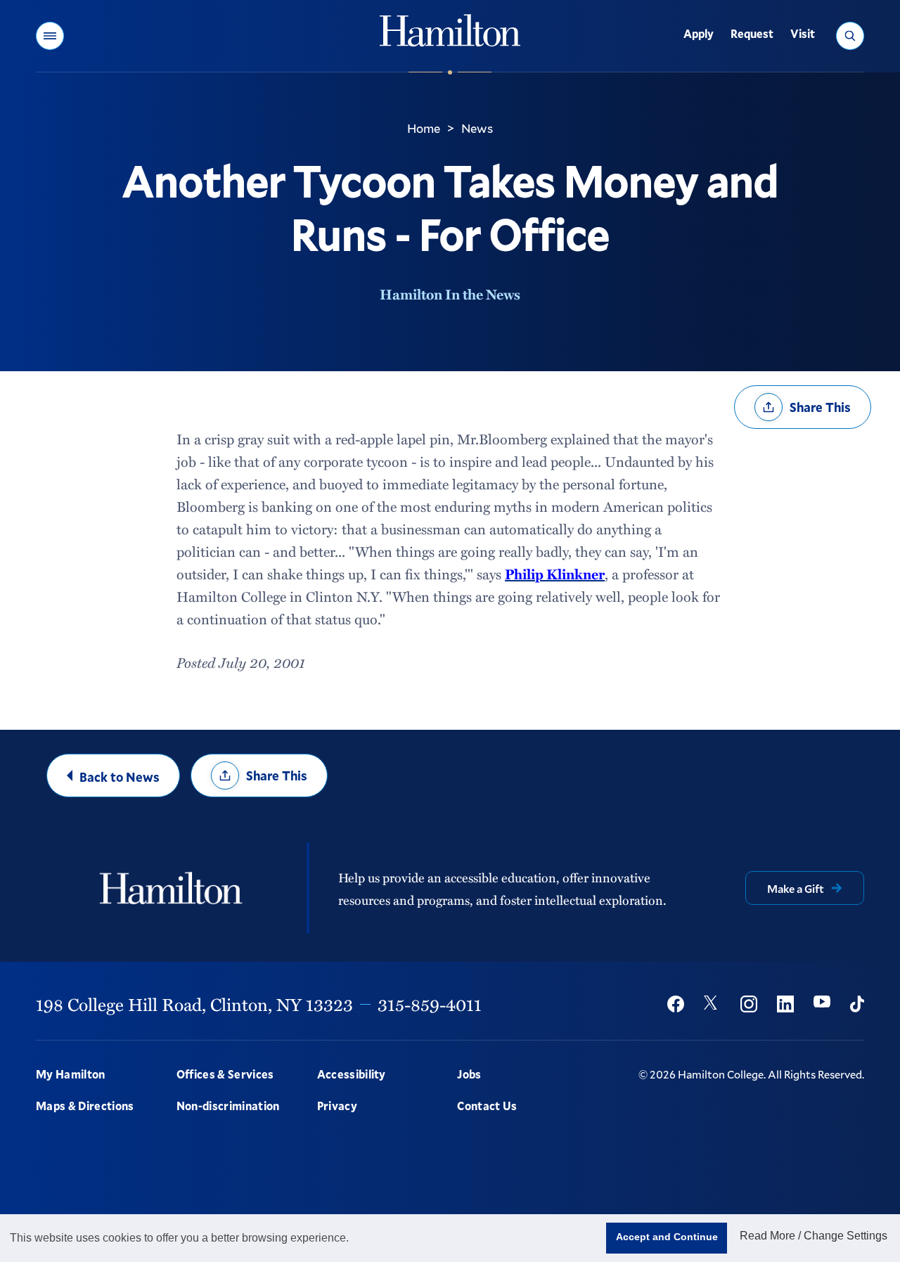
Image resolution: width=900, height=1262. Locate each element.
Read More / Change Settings (813, 1236)
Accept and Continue (667, 1236)
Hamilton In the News (450, 293)
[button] (50, 35)
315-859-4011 (430, 1004)
